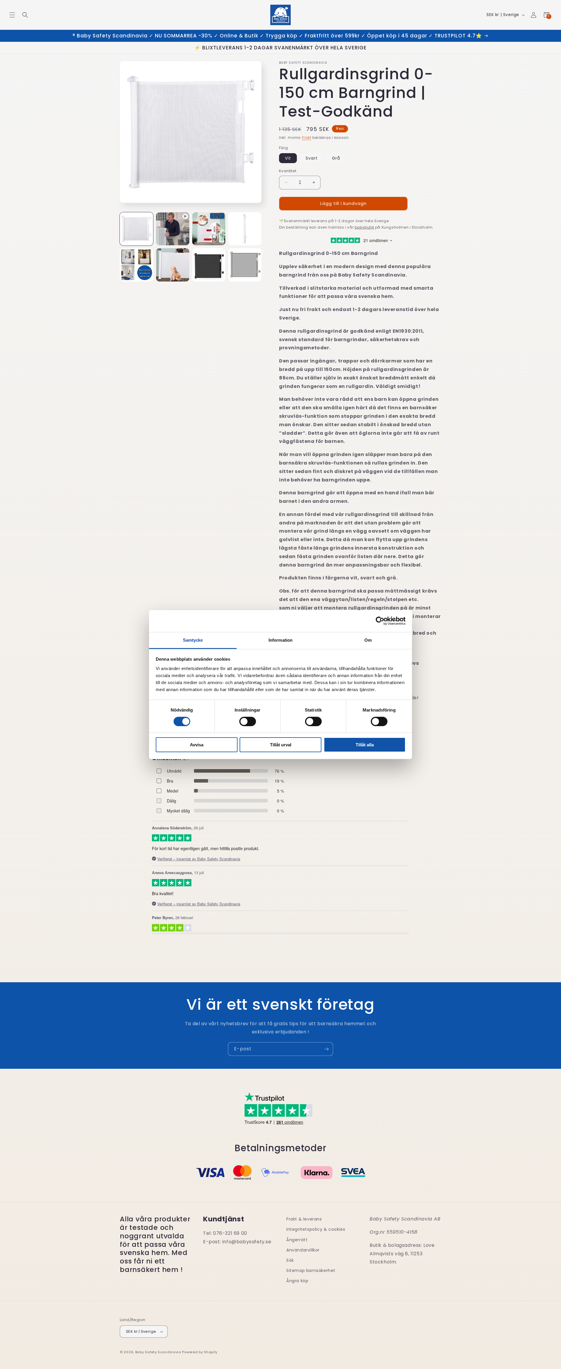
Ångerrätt (296, 1240)
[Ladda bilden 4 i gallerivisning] (136, 265)
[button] (12, 14)
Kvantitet (288, 171)
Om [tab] (368, 639)
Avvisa (196, 744)
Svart (312, 158)
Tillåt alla (365, 744)
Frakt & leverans (304, 1219)
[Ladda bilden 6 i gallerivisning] (209, 265)
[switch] (247, 721)
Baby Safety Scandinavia (158, 1352)
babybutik (364, 227)
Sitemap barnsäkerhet (310, 1270)
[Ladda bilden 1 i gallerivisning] (136, 229)
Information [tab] (280, 639)
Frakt (306, 137)
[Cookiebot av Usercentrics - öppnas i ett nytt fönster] (380, 621)
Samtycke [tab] (193, 639)
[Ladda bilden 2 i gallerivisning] (209, 229)
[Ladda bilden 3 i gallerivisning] (245, 229)
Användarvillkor (303, 1250)
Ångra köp (297, 1281)
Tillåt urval (280, 744)
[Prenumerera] (326, 1049)
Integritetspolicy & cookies (315, 1229)
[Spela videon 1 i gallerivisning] (172, 229)
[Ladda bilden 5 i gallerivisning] (172, 265)
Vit (288, 158)
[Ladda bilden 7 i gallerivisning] (245, 265)
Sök (290, 1260)
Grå (336, 158)
